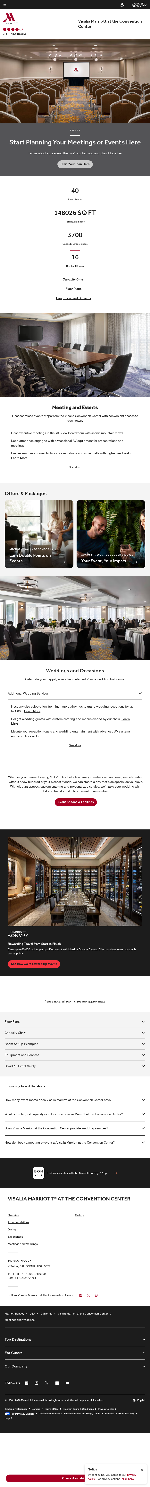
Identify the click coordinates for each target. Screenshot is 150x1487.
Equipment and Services (73, 298)
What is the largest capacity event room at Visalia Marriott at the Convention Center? (64, 1114)
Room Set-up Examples (21, 1044)
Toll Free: (27, 1273)
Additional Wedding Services (28, 693)
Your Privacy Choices (22, 1413)
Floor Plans (73, 289)
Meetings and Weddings (23, 1243)
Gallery (79, 1215)
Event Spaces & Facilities (76, 802)
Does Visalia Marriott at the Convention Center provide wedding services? (56, 1128)
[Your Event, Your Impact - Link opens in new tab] (111, 534)
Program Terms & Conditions (78, 1409)
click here (128, 1478)
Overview (13, 1215)
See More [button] (75, 467)
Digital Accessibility (49, 1413)
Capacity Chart (73, 279)
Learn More (19, 458)
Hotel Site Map (126, 1413)
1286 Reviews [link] (18, 33)
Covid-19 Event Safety (20, 1066)
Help (7, 1418)
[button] (121, 5)
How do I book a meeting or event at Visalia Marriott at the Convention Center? (60, 1142)
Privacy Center (106, 1409)
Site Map (109, 1413)
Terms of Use (52, 1409)
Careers (36, 1409)
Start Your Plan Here (75, 164)
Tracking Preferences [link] (16, 1409)
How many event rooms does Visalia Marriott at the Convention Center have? (58, 1100)
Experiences (15, 1236)
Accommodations (18, 1222)
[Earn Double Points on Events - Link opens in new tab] (39, 534)
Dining (12, 1229)
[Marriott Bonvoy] (137, 4)
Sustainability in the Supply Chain (82, 1413)
